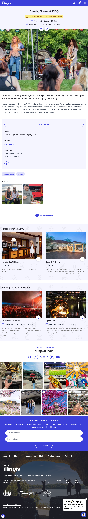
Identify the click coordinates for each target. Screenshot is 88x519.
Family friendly (8, 174)
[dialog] (3, 516)
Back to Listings (46, 215)
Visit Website (44, 124)
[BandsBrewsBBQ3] (12, 194)
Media (41, 456)
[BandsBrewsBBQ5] (33, 194)
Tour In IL (68, 456)
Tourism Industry (54, 456)
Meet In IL (18, 456)
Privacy (59, 480)
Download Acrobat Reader (12, 505)
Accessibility (30, 456)
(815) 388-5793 (10, 144)
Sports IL (7, 456)
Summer (21, 174)
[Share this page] (46, 29)
